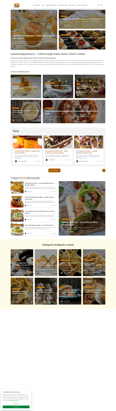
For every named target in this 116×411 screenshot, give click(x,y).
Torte (42, 5)
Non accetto (16, 403)
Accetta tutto (16, 407)
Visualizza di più (54, 170)
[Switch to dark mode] (101, 5)
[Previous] (99, 170)
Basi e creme (72, 5)
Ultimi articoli (36, 5)
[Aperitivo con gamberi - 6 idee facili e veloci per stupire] (34, 30)
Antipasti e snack (62, 5)
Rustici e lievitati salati (51, 5)
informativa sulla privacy (13, 400)
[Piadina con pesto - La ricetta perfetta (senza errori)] (82, 208)
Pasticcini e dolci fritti (82, 5)
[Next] (103, 170)
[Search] (98, 5)
